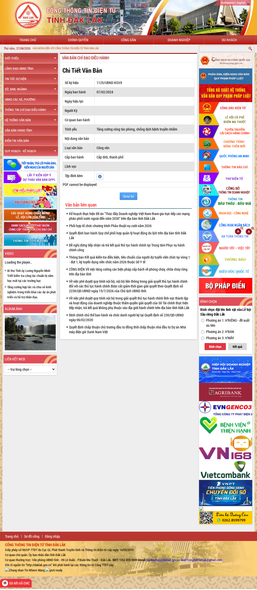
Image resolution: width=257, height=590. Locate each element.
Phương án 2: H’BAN (220, 331)
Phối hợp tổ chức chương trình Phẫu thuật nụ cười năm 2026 (110, 225)
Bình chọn (215, 346)
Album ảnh (13, 308)
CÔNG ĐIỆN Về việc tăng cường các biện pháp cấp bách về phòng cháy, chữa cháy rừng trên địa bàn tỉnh (128, 271)
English (240, 3)
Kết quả (237, 346)
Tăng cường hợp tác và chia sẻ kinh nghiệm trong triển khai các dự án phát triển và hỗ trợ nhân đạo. (31, 292)
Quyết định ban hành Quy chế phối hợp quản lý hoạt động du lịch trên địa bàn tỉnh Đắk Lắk (127, 235)
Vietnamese (227, 3)
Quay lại (128, 196)
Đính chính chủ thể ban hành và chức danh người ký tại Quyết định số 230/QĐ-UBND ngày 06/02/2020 (126, 317)
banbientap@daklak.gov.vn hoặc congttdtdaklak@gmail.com (184, 560)
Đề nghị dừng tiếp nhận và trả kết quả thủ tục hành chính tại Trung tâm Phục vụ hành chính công (127, 247)
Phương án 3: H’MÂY (220, 337)
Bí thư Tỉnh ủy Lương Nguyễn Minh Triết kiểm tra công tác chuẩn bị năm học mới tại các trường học (30, 275)
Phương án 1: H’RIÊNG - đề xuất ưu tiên (227, 323)
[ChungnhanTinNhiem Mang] (25, 570)
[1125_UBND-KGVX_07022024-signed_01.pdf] (100, 176)
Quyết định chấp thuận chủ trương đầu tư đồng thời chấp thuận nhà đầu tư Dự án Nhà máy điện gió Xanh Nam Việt (127, 329)
